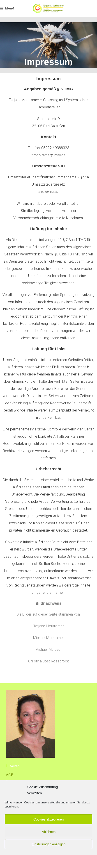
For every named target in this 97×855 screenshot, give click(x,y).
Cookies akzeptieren (48, 819)
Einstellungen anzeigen (48, 844)
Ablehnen (48, 832)
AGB (10, 775)
